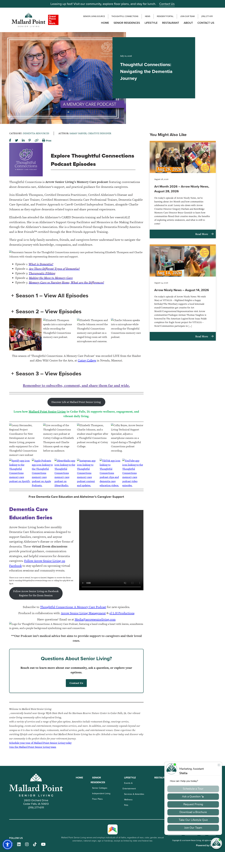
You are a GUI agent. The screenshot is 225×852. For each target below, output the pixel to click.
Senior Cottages (99, 788)
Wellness (128, 799)
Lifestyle (151, 23)
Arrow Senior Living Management (83, 613)
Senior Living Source (94, 16)
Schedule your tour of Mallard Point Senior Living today (40, 743)
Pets (126, 805)
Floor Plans (97, 799)
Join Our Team (187, 16)
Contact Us (167, 3)
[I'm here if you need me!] (216, 843)
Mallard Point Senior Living (47, 411)
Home (105, 23)
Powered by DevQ (206, 845)
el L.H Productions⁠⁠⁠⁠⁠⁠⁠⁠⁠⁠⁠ (121, 613)
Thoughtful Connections (124, 16)
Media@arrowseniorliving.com (95, 619)
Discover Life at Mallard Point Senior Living (76, 402)
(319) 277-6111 (207, 16)
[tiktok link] (35, 844)
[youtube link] (43, 844)
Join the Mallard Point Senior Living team (32, 747)
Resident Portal (165, 16)
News (147, 16)
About (188, 23)
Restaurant (170, 23)
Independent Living (101, 793)
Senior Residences (127, 23)
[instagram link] (27, 844)
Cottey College (87, 360)
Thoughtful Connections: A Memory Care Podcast (73, 607)
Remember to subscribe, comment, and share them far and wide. (76, 385)
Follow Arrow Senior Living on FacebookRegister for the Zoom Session (36, 593)
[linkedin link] (19, 844)
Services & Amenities (134, 794)
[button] (7, 844)
